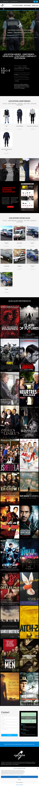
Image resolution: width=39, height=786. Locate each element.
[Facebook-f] (34, 2)
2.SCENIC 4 (6, 243)
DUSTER (6, 289)
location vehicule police (6, 241)
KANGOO (32, 243)
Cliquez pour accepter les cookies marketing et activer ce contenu (29, 718)
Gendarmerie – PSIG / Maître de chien (6, 150)
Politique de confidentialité (19, 784)
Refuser (19, 779)
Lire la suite (6, 153)
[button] (37, 768)
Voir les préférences (19, 782)
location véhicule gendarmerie (32, 241)
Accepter (19, 776)
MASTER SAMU (19, 243)
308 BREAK (19, 266)
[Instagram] (37, 2)
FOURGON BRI (6, 266)
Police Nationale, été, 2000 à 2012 (32, 126)
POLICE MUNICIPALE (19, 126)
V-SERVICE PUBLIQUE (19, 241)
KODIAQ (32, 266)
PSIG (6, 126)
